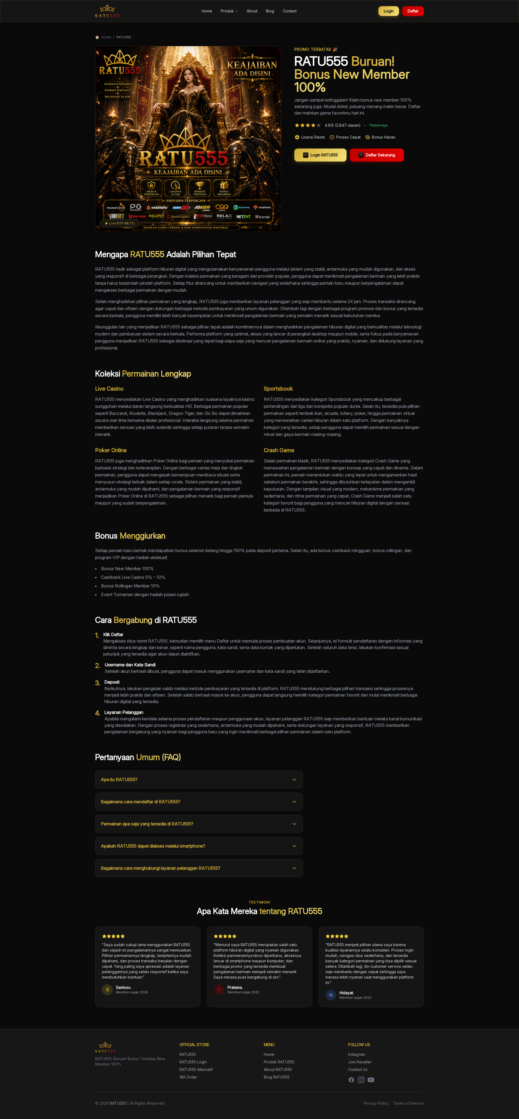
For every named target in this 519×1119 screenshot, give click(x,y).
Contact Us (358, 1069)
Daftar (413, 11)
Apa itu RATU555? (119, 779)
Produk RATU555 (279, 1062)
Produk (227, 11)
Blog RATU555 (277, 1077)
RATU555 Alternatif (196, 1069)
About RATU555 (278, 1069)
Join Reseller (359, 1062)
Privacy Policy (376, 1103)
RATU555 (187, 1054)
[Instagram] (361, 1080)
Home (207, 11)
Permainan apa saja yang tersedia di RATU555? (147, 823)
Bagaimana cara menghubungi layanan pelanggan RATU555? (160, 868)
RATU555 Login (193, 1062)
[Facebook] (351, 1080)
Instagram (356, 1054)
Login (389, 11)
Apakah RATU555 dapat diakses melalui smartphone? (153, 846)
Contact (290, 11)
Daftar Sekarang (380, 155)
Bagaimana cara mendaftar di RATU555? (140, 801)
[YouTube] (371, 1080)
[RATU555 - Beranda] (107, 11)
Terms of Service (408, 1103)
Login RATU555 (324, 155)
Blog (270, 11)
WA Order (188, 1077)
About (252, 11)
